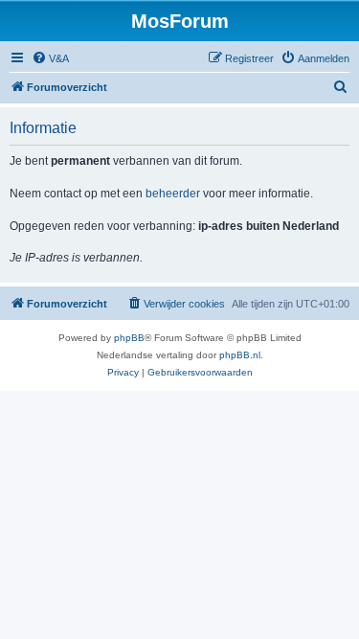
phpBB (129, 337)
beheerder (173, 193)
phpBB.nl (239, 355)
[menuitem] (50, 58)
